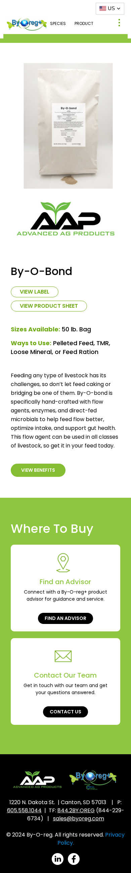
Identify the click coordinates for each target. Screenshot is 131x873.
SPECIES (58, 23)
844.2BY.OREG (76, 810)
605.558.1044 (24, 810)
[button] (119, 23)
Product (84, 23)
